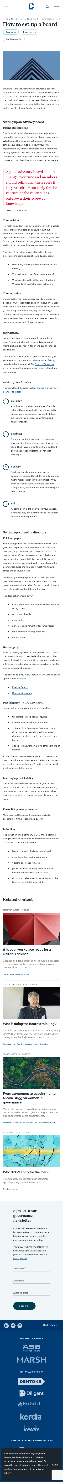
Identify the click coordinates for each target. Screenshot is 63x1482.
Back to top (49, 1325)
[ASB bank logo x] (32, 1348)
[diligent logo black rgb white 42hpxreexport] (31, 1393)
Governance (10, 32)
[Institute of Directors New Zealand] (31, 6)
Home (5, 18)
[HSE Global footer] (31, 1405)
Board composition (13, 39)
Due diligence (29, 32)
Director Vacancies (44, 364)
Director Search (20, 687)
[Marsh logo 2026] (31, 1359)
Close (55, 1464)
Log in (56, 6)
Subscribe (24, 1306)
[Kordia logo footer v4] (31, 1416)
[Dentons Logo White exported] (31, 1381)
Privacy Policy (20, 1258)
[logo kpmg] (31, 1428)
